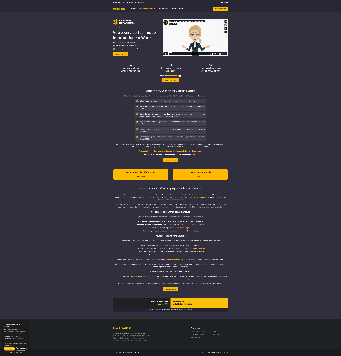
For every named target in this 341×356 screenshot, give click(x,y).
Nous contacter (220, 8)
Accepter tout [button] (9, 349)
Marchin (203, 197)
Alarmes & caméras (176, 8)
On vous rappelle (171, 80)
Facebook (141, 352)
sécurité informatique (181, 228)
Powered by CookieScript (15, 352)
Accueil (133, 8)
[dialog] (15, 337)
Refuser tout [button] (21, 349)
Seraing (143, 276)
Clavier (194, 248)
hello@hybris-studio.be (182, 304)
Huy (183, 259)
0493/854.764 (179, 301)
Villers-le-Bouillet (173, 259)
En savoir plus (140, 176)
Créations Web (163, 8)
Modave (202, 248)
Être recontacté (170, 160)
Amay (196, 197)
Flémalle (134, 276)
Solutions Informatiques (147, 8)
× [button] (26, 323)
